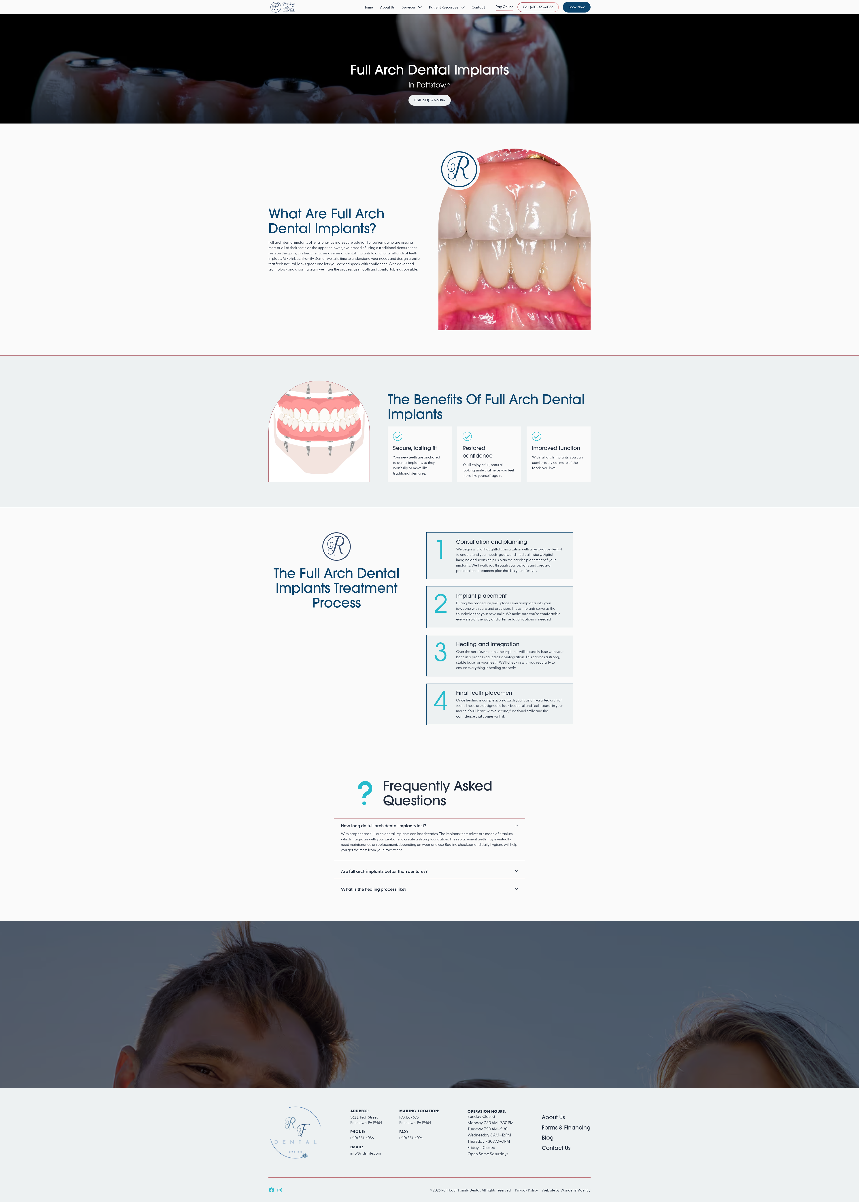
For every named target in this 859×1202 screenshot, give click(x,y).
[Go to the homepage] (295, 1132)
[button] (411, 7)
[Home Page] (282, 7)
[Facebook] (271, 1190)
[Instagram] (279, 1190)
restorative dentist (547, 548)
